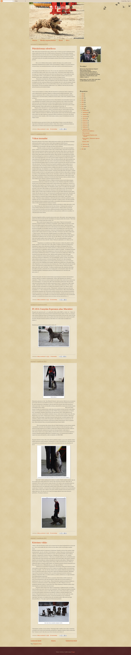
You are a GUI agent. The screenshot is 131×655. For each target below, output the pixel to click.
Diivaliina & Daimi (48, 7)
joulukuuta (85, 110)
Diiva (67, 40)
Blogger (73, 652)
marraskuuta (85, 112)
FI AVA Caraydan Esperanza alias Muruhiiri (52, 308)
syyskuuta (85, 116)
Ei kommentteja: (54, 129)
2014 (82, 104)
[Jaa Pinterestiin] (66, 129)
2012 (82, 108)
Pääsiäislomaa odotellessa (43, 48)
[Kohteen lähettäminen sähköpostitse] (60, 129)
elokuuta (85, 118)
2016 (82, 100)
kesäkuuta (85, 122)
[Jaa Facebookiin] (64, 129)
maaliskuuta (85, 129)
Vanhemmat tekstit (71, 641)
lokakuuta (85, 114)
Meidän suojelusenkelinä (48, 40)
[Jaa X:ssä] (63, 129)
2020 (82, 93)
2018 (82, 96)
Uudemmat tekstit (36, 641)
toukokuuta (85, 125)
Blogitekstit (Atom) (37, 643)
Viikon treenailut (39, 138)
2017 (82, 98)
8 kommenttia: (54, 356)
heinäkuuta (85, 120)
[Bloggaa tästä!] (61, 129)
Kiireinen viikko (39, 542)
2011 (82, 149)
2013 (82, 106)
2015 (82, 102)
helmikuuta (85, 144)
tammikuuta (85, 146)
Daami (61, 40)
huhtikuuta (85, 127)
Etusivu (34, 40)
